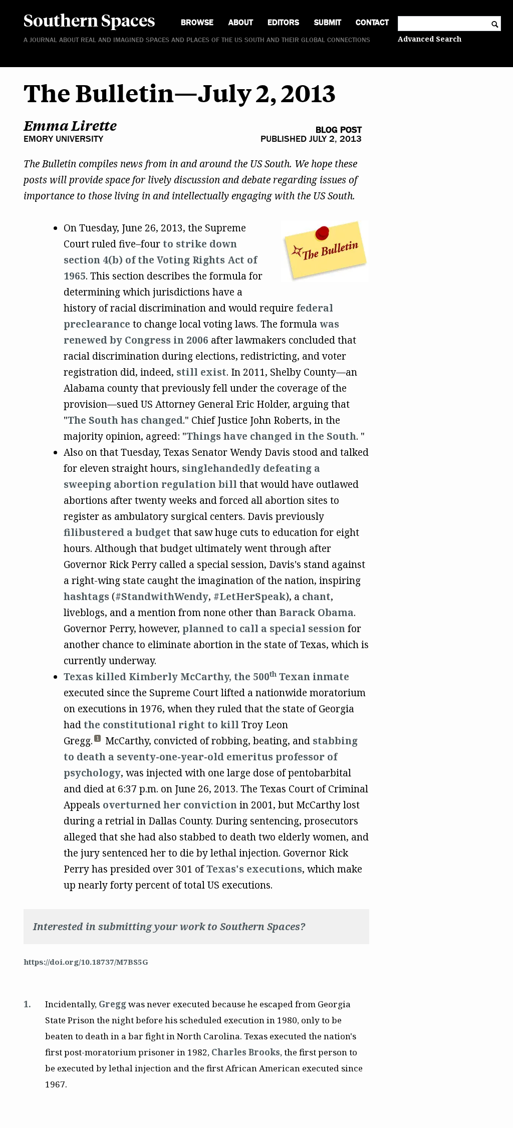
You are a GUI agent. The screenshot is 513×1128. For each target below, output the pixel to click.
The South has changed (125, 420)
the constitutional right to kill (161, 724)
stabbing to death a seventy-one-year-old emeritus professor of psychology (211, 756)
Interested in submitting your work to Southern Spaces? (169, 926)
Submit (327, 22)
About (240, 22)
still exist (201, 372)
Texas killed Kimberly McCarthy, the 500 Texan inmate (206, 676)
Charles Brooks (245, 1052)
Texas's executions (254, 869)
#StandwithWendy (161, 596)
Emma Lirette (70, 125)
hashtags (86, 596)
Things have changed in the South (271, 436)
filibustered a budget (117, 532)
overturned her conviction (170, 804)
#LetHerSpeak (249, 596)
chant (316, 596)
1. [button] (27, 1004)
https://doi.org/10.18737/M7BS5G (86, 962)
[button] (98, 740)
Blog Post (339, 130)
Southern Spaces (89, 20)
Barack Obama (316, 612)
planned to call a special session (263, 628)
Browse (197, 22)
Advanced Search (429, 39)
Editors (283, 22)
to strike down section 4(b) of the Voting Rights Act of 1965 (160, 260)
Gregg (112, 1004)
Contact (372, 22)
